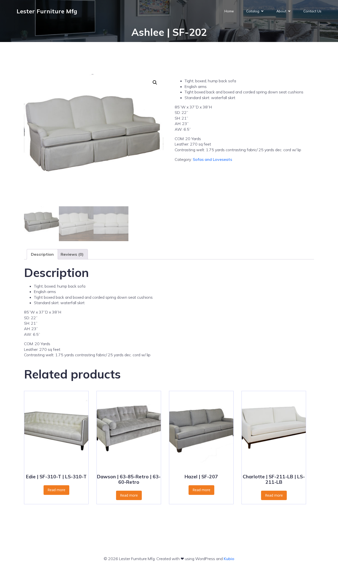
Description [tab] (42, 254)
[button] (154, 82)
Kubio (229, 558)
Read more (56, 489)
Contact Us (312, 11)
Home (229, 11)
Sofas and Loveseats (212, 159)
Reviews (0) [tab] (72, 254)
